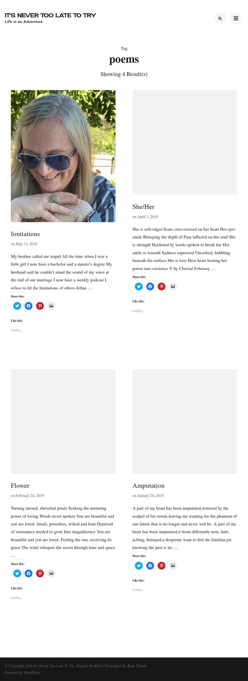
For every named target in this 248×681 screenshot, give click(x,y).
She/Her (143, 206)
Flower (20, 485)
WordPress (32, 672)
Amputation (148, 485)
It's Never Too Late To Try (50, 15)
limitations (25, 233)
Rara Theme (137, 665)
